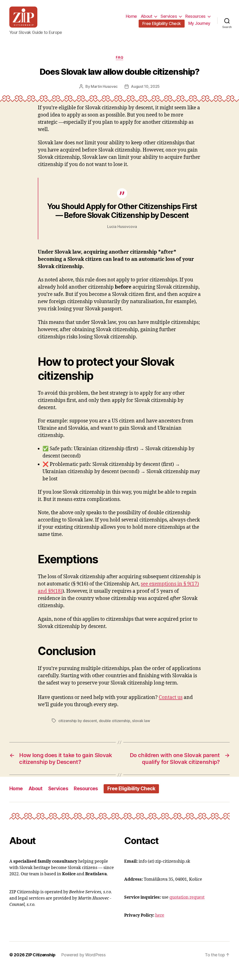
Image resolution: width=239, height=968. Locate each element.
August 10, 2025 (145, 86)
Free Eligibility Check (161, 23)
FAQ (119, 57)
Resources (195, 16)
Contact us (171, 697)
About (146, 16)
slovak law (141, 720)
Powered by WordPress (83, 954)
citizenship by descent (77, 720)
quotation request (186, 897)
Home (131, 16)
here (159, 915)
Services (169, 16)
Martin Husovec (104, 86)
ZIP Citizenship (40, 954)
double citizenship (114, 720)
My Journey (199, 23)
